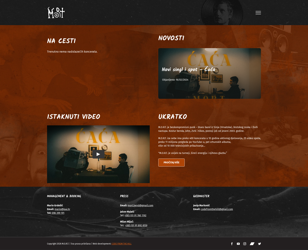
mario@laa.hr (62, 209)
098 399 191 (58, 213)
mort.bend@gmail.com (140, 205)
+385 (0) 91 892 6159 (136, 225)
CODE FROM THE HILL (122, 244)
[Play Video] (98, 154)
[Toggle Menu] (258, 12)
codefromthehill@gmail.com (217, 209)
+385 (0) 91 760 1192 (135, 215)
